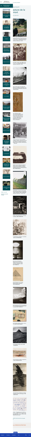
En (29, 435)
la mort (23, 418)
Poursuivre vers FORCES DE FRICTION (16, 425)
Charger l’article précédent (15, 2)
